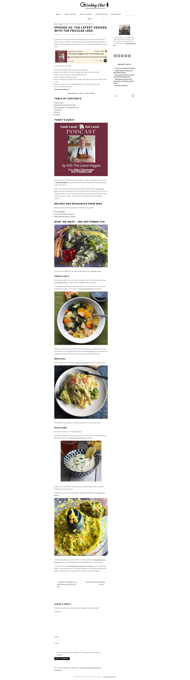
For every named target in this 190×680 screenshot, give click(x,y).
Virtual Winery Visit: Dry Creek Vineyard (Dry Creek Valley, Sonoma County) (123, 81)
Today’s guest (58, 102)
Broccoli (57, 112)
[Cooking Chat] (95, 10)
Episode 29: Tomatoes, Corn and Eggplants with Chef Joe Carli (67, 584)
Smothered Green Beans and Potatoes (81, 566)
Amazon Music (89, 93)
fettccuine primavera (82, 362)
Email (56, 643)
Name (56, 636)
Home (55, 23)
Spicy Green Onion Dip (77, 438)
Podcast (61, 23)
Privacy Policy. (109, 677)
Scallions (57, 114)
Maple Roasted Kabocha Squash (64, 216)
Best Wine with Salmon (121, 85)
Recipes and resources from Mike (65, 105)
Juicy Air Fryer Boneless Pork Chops (125, 68)
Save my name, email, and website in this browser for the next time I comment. (79, 654)
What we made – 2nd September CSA (66, 107)
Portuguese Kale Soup (86, 289)
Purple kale (57, 110)
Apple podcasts (73, 93)
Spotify (81, 93)
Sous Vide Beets (59, 211)
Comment (58, 611)
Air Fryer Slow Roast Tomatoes (64, 214)
